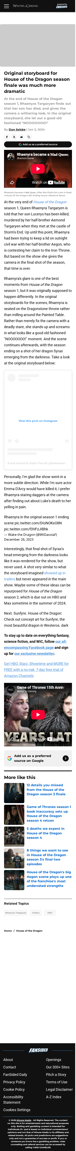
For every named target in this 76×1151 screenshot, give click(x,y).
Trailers (36, 912)
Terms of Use (56, 1082)
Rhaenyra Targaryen (15, 912)
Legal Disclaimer (59, 1089)
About (8, 1060)
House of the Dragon (29, 930)
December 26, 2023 (18, 539)
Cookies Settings (16, 1110)
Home (8, 930)
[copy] (29, 137)
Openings (53, 1060)
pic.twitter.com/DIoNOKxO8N (38, 523)
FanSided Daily (15, 1074)
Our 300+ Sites (58, 1067)
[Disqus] (39, 989)
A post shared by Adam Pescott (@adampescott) (38, 463)
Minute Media (24, 1120)
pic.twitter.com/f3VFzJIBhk (26, 529)
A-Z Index (53, 1097)
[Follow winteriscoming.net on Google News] (66, 758)
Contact (9, 1067)
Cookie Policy (14, 1089)
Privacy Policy (14, 1082)
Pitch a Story (56, 1074)
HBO (49, 912)
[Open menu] (6, 6)
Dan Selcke (17, 129)
